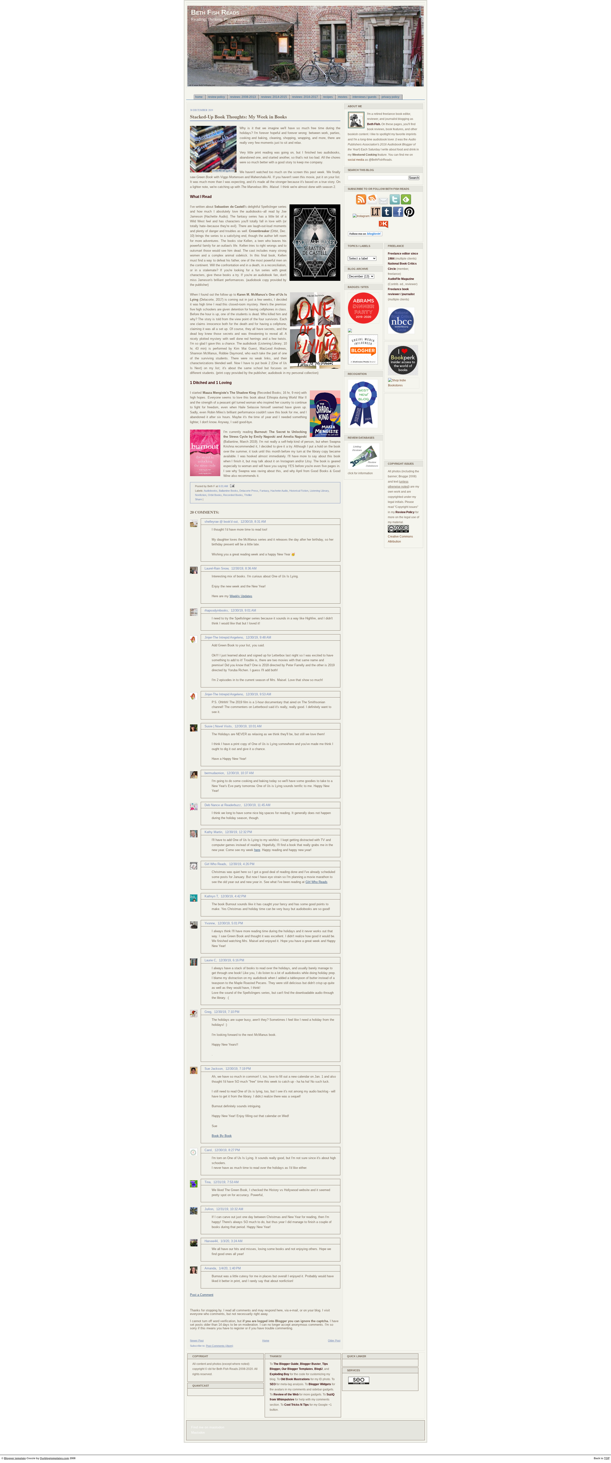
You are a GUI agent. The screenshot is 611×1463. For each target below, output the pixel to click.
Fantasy (264, 490)
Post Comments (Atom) (219, 1345)
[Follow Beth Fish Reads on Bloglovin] (365, 235)
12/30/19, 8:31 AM (253, 521)
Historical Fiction (298, 490)
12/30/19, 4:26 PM (241, 864)
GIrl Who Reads (316, 882)
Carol (208, 1150)
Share (198, 499)
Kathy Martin (213, 832)
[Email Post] (231, 486)
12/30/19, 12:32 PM (238, 832)
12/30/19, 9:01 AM (243, 610)
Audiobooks (210, 490)
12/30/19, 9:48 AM (258, 637)
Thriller (248, 495)
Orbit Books (215, 495)
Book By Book (222, 1136)
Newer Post (197, 1340)
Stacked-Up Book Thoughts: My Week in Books (238, 116)
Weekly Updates (241, 596)
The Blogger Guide (286, 1364)
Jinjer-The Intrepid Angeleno (224, 637)
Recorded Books (233, 495)
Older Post (334, 1340)
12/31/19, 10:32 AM (229, 1209)
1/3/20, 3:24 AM (231, 1241)
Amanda (210, 1268)
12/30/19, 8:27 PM (227, 1150)
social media (356, 159)
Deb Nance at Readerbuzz (223, 805)
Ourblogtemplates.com (54, 1458)
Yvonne (210, 923)
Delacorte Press (248, 490)
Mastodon (198, 1432)
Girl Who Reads (215, 864)
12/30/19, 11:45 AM (257, 805)
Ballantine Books (228, 490)
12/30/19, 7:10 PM (226, 1012)
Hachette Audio (279, 490)
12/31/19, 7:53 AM (226, 1182)
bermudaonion (214, 773)
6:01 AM (223, 486)
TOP (607, 1458)
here (257, 850)
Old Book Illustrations (295, 1379)
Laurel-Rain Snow (216, 568)
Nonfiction (200, 495)
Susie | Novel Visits (218, 726)
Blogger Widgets (320, 1384)
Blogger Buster (310, 1364)
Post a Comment (201, 1295)
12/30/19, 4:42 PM (233, 896)
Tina (208, 1182)
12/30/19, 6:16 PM (231, 960)
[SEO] (358, 1383)
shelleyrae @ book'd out (221, 521)
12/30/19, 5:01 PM (230, 923)
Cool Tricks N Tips (296, 1404)
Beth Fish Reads (215, 12)
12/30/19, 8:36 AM (244, 568)
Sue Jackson (214, 1068)
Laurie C (210, 960)
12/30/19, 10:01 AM (248, 726)
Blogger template (15, 1458)
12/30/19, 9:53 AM (258, 694)
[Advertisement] (402, 425)
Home (265, 1340)
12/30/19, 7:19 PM (238, 1068)
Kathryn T (211, 896)
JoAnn (209, 1209)
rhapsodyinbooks (216, 610)
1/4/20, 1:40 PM (230, 1268)
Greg (208, 1012)
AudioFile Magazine (401, 279)
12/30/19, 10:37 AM (240, 773)
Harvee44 (211, 1241)
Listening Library (319, 490)
